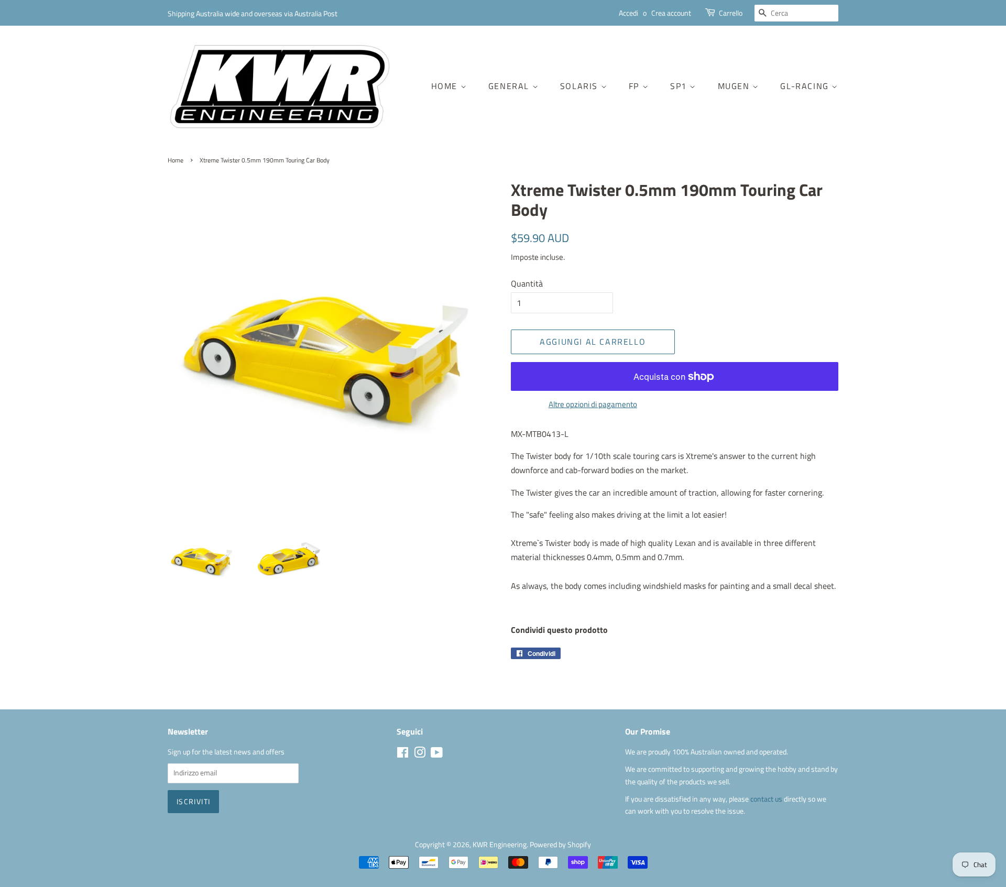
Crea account (671, 12)
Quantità (527, 283)
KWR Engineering (500, 844)
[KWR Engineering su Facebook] (403, 754)
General (510, 86)
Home (446, 86)
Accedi (628, 12)
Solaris (580, 86)
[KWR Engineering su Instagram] (419, 754)
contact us (767, 799)
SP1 (680, 86)
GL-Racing (806, 86)
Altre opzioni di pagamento (593, 404)
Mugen (735, 86)
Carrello (730, 12)
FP (635, 86)
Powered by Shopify (560, 844)
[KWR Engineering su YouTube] (437, 754)
